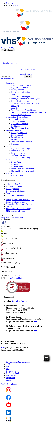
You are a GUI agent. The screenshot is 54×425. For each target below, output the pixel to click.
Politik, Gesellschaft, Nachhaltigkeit (25, 99)
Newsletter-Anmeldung (20, 157)
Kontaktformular (17, 175)
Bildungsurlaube (17, 90)
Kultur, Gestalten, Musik (21, 101)
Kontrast (10, 3)
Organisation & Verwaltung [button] (17, 117)
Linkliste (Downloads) (20, 151)
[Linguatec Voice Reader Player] (9, 223)
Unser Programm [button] (8, 180)
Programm (5, 217)
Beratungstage (16, 144)
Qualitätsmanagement (19, 124)
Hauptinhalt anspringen (10, 47)
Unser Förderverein (18, 164)
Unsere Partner (17, 166)
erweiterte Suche (7, 79)
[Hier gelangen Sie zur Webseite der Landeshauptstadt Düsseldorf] (18, 358)
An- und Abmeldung (19, 119)
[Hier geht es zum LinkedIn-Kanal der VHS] (8, 414)
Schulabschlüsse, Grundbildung (23, 110)
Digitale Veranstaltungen (21, 148)
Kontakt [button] (9, 173)
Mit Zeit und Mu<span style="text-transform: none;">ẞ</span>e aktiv (29, 113)
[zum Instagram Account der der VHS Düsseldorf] (8, 392)
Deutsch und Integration (20, 92)
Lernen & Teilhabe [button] (13, 130)
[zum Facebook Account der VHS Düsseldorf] (8, 399)
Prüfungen (15, 105)
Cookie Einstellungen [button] (9, 384)
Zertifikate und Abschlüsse (21, 142)
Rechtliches (15, 126)
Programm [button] (10, 83)
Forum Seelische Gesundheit (22, 169)
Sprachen (14, 94)
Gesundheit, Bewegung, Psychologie (25, 103)
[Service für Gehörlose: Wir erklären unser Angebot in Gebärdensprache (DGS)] (3, 60)
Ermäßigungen (17, 137)
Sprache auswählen (10, 63)
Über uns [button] (9, 160)
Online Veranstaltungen (20, 96)
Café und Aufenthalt (19, 155)
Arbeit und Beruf (21, 85)
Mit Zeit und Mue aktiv (16, 211)
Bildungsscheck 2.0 (19, 133)
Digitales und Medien (19, 87)
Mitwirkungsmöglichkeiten (21, 128)
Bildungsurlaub (17, 135)
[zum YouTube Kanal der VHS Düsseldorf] (8, 407)
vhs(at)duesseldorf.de (16, 278)
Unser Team (16, 162)
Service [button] (9, 146)
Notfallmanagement (19, 121)
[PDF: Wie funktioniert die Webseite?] (3, 55)
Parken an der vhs (18, 153)
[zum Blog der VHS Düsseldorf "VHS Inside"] (8, 422)
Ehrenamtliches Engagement (22, 171)
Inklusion (14, 139)
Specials (14, 108)
